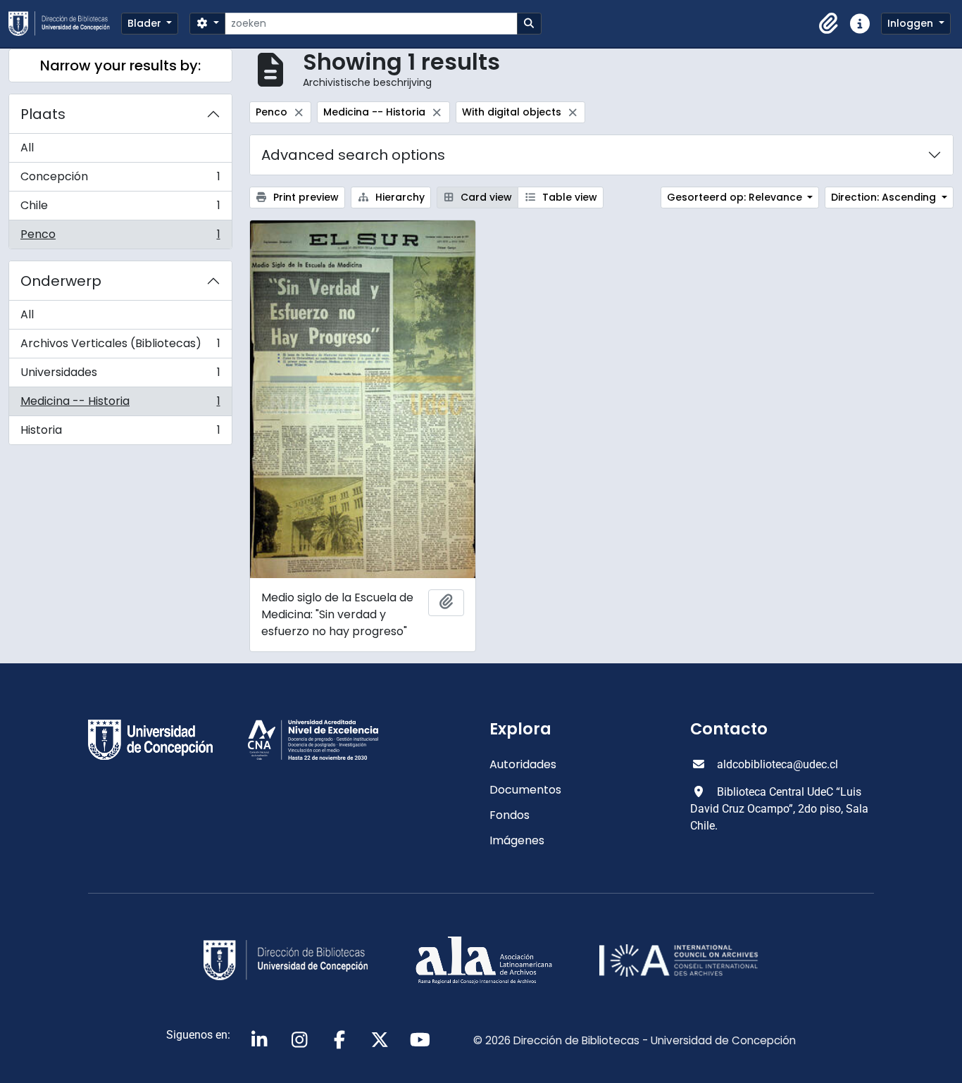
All (27, 147)
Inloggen (911, 23)
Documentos (525, 790)
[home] (64, 24)
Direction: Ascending (885, 197)
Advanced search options (353, 155)
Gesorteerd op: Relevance (736, 197)
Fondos (509, 815)
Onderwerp (60, 281)
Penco (120, 237)
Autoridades (522, 764)
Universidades (120, 375)
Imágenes (516, 840)
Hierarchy (399, 197)
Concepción (120, 180)
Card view (485, 197)
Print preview (304, 197)
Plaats (42, 114)
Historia (120, 433)
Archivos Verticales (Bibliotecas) (120, 346)
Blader (145, 23)
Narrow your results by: (120, 65)
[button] (828, 23)
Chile (120, 208)
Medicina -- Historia (120, 404)
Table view (568, 197)
